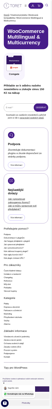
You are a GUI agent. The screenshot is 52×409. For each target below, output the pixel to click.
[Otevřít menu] (25, 5)
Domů (6, 15)
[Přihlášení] (32, 6)
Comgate (14, 74)
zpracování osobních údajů (32, 118)
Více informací (16, 165)
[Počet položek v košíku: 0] (39, 6)
